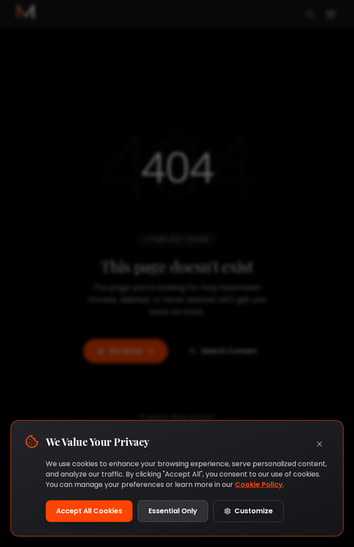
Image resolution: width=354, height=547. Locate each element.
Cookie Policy (259, 484)
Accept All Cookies (89, 511)
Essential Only (173, 511)
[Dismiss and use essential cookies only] (319, 444)
